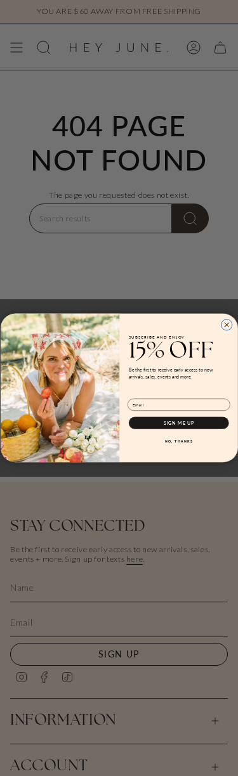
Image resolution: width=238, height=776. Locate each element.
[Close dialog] (226, 325)
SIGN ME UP (178, 423)
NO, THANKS (178, 441)
